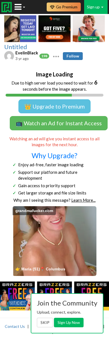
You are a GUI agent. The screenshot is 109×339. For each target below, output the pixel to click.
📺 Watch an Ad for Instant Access (59, 123)
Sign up (94, 6)
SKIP (45, 322)
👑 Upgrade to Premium (54, 106)
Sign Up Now (69, 322)
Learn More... (83, 200)
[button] (56, 56)
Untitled (15, 47)
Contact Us (15, 326)
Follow (73, 56)
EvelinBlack (26, 52)
